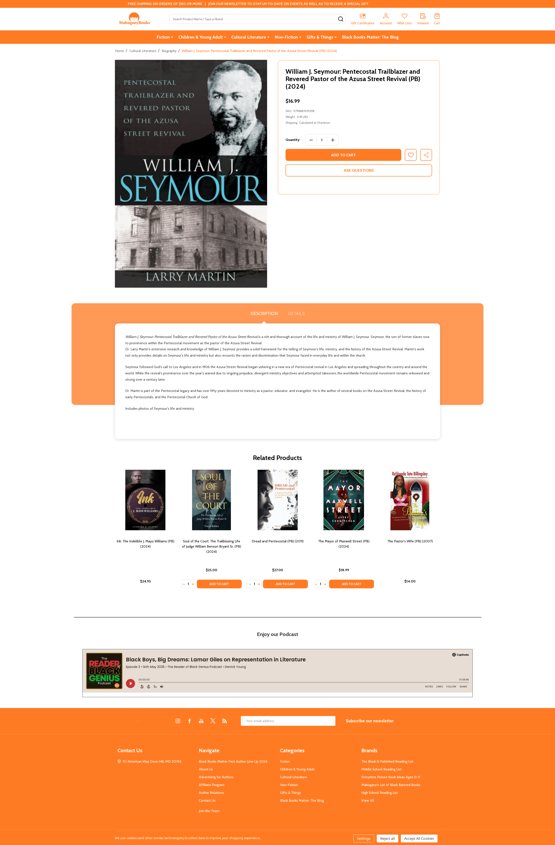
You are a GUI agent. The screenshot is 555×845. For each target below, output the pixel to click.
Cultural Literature (248, 37)
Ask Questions (359, 170)
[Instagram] (178, 721)
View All (367, 800)
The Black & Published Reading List (387, 761)
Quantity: (293, 140)
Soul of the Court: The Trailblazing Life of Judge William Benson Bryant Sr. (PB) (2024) (211, 546)
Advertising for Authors (216, 777)
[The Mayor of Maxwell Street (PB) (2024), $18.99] (343, 500)
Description (264, 313)
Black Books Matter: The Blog (370, 37)
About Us (206, 769)
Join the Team (209, 811)
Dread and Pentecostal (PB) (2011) (278, 541)
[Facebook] (189, 721)
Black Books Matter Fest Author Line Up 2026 (233, 761)
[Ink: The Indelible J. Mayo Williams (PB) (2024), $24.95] (145, 500)
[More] (172, 37)
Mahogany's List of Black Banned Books (390, 785)
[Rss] (224, 721)
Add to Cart (343, 155)
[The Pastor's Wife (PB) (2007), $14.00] (410, 500)
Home (119, 51)
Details (296, 313)
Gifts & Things (320, 37)
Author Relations (211, 793)
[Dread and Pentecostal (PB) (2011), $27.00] (277, 500)
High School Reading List (379, 793)
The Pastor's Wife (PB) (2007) (410, 541)
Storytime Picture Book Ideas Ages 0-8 (390, 777)
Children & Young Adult (200, 37)
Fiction (163, 37)
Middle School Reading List (381, 769)
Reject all (387, 838)
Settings (364, 838)
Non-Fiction (286, 37)
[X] (213, 721)
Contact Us (207, 800)
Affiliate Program (211, 785)
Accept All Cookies (419, 838)
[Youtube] (201, 721)
